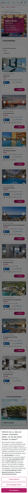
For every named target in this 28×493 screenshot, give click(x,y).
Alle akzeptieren (14, 490)
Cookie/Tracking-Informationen (9, 474)
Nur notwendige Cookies (14, 484)
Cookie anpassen (14, 479)
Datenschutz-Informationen (8, 472)
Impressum (18, 472)
